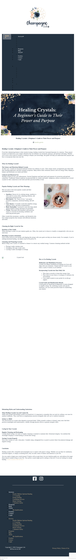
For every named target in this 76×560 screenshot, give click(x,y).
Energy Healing (21, 42)
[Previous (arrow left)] (1, 559)
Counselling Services (23, 43)
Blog (15, 80)
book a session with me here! (16, 459)
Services (20, 36)
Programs (16, 78)
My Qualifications (22, 84)
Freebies (16, 86)
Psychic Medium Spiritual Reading (26, 38)
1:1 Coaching (21, 40)
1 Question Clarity (22, 77)
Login (19, 59)
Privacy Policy (56, 548)
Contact (16, 87)
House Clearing (21, 45)
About (19, 52)
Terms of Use (65, 548)
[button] (40, 63)
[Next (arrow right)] (3, 559)
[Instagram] (41, 479)
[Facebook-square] (35, 479)
